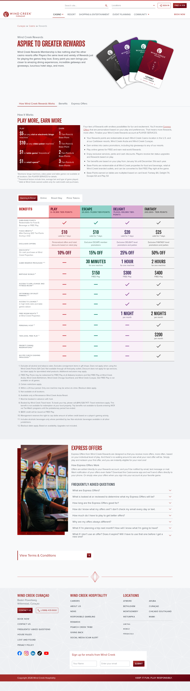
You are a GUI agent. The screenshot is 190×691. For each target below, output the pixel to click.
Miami (152, 616)
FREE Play (96, 274)
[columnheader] (33, 243)
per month (127, 315)
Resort (71, 14)
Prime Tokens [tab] (73, 198)
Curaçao (21, 26)
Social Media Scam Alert (84, 637)
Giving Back (76, 632)
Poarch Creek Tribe (81, 627)
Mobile (126, 629)
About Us (75, 606)
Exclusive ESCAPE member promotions (95, 244)
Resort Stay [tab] (56, 198)
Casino (32, 26)
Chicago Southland (160, 611)
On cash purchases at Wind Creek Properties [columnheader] (30, 253)
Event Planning (122, 14)
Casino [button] (57, 14)
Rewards (75, 622)
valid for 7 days (64, 233)
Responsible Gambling (82, 616)
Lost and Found (27, 639)
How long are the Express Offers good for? (95, 503)
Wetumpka (129, 616)
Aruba (152, 601)
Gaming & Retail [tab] (28, 198)
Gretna (126, 624)
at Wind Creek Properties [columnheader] (29, 314)
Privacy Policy (26, 645)
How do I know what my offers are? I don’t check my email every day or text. (113, 509)
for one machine (96, 263)
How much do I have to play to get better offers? (98, 515)
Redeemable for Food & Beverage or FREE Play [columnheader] (29, 223)
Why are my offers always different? (91, 522)
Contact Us (25, 610)
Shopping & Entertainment (94, 14)
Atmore (127, 601)
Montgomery (130, 611)
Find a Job (180, 5)
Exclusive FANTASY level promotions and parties (158, 244)
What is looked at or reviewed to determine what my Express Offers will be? (113, 496)
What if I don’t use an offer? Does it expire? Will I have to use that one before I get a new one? (117, 535)
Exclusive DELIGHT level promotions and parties (127, 244)
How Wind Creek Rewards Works (37, 103)
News (73, 611)
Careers (75, 601)
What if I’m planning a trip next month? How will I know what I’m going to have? (115, 528)
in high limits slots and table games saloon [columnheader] (30, 304)
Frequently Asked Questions (34, 629)
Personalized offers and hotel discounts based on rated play (64, 244)
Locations (116, 5)
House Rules (25, 634)
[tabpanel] (95, 316)
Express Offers (79, 103)
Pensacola (128, 634)
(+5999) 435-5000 (47, 610)
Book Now (179, 14)
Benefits (63, 103)
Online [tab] (43, 198)
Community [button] (140, 14)
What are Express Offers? (86, 490)
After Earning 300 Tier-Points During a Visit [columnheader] (31, 233)
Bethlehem (129, 606)
